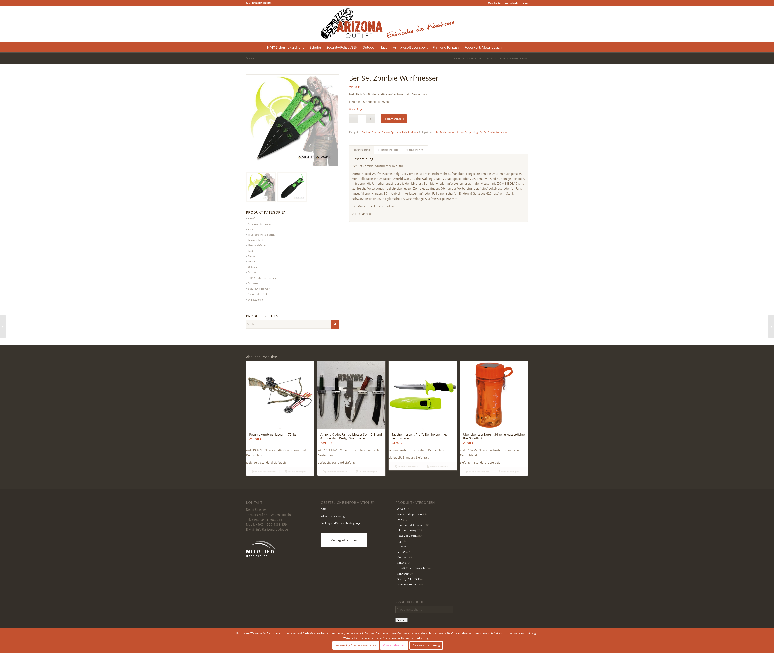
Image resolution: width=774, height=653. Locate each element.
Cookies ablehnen (394, 645)
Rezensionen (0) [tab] (415, 149)
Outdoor (252, 267)
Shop (250, 58)
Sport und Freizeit (258, 294)
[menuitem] (494, 3)
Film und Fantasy (381, 132)
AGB (323, 509)
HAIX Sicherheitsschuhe (263, 278)
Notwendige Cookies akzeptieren (355, 645)
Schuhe (252, 272)
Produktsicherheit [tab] (388, 149)
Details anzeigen (296, 471)
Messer (414, 132)
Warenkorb (511, 2)
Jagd (399, 541)
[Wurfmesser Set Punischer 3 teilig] (3, 326)
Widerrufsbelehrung (333, 516)
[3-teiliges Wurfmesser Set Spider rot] (771, 326)
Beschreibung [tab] (361, 149)
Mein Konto (494, 2)
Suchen (401, 620)
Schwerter (253, 283)
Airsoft (401, 508)
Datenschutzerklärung (426, 645)
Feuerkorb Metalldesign (410, 525)
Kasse (525, 2)
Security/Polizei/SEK (259, 288)
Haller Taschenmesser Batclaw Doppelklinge (456, 132)
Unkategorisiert (256, 299)
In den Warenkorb (394, 118)
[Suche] (507, 47)
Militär (251, 261)
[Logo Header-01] (387, 24)
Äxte (400, 519)
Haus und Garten (407, 535)
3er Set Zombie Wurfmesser (494, 132)
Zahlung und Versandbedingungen (341, 523)
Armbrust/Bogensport (409, 514)
